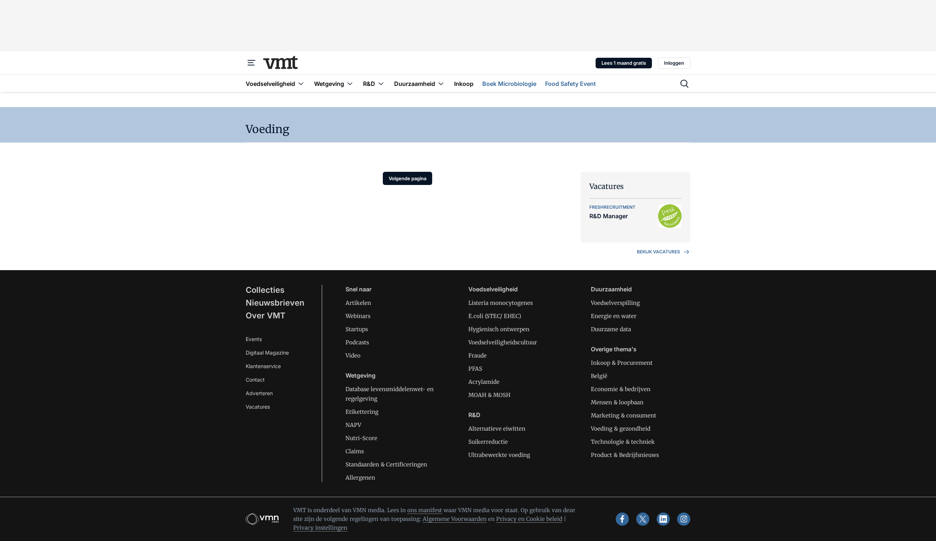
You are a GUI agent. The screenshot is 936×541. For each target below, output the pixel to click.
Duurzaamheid (611, 289)
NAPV (353, 424)
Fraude (477, 355)
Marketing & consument (623, 415)
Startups (357, 329)
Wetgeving (360, 375)
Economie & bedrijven (620, 389)
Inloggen (674, 63)
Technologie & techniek (623, 441)
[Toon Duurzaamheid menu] (441, 83)
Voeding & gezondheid (620, 428)
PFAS (475, 368)
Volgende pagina (407, 178)
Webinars (358, 316)
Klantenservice (263, 366)
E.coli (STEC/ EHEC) (494, 316)
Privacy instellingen (320, 527)
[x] (642, 519)
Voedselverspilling (615, 302)
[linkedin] (663, 519)
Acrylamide (483, 381)
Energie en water (614, 316)
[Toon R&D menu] (381, 83)
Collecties (265, 290)
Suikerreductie (488, 441)
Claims (355, 451)
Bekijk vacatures (658, 251)
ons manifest (424, 510)
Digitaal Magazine (267, 352)
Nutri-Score (361, 438)
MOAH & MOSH (489, 394)
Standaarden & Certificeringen (386, 464)
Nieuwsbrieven (275, 302)
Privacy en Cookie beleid (529, 518)
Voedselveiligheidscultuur (502, 342)
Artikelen (358, 302)
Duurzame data (611, 329)
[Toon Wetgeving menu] (350, 83)
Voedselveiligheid (493, 289)
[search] (684, 83)
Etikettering (362, 411)
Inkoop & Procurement (622, 362)
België (599, 375)
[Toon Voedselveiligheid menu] (301, 83)
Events (254, 339)
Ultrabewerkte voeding (499, 454)
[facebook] (622, 519)
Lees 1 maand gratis (623, 63)
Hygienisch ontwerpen (498, 329)
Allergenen (360, 477)
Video (353, 355)
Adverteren (259, 393)
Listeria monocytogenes (500, 302)
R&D (474, 415)
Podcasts (357, 342)
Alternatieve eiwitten (496, 428)
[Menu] (251, 63)
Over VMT (266, 315)
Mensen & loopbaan (617, 402)
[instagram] (683, 519)
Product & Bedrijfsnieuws (625, 454)
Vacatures (258, 407)
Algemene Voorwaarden (455, 518)
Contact (255, 380)
